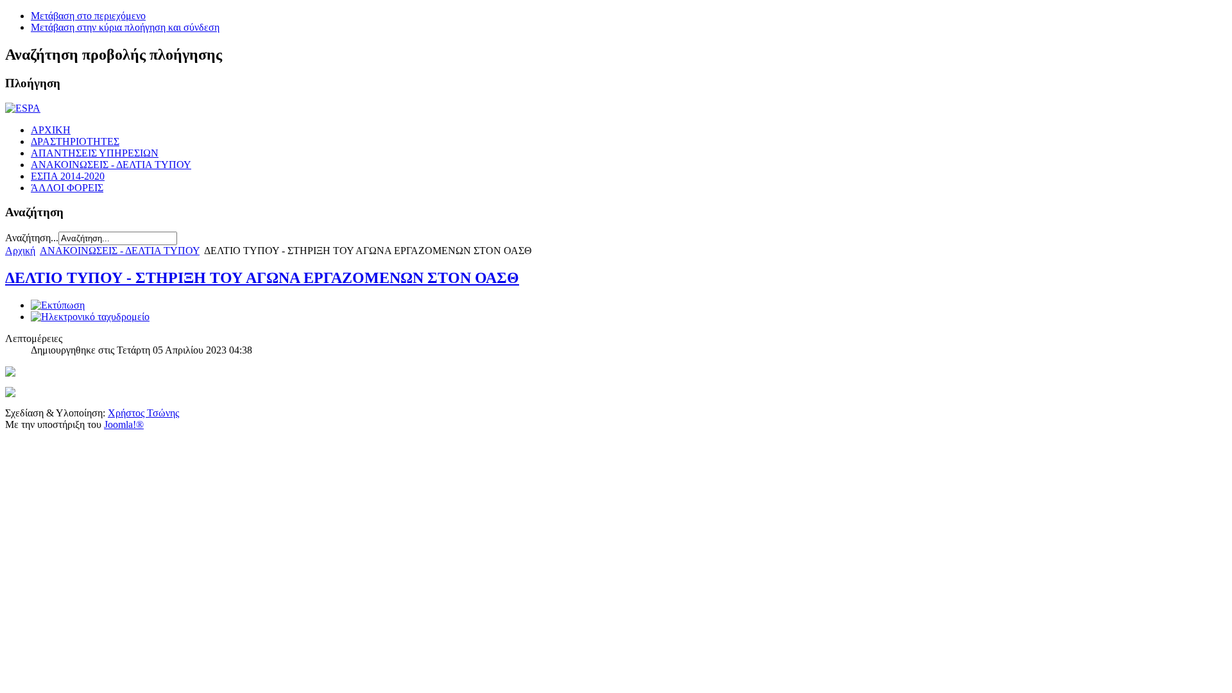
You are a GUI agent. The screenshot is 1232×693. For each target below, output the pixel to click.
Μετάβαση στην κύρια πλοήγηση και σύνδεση (125, 27)
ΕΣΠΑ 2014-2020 (68, 176)
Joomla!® (124, 424)
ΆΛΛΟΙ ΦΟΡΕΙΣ (67, 187)
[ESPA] (22, 108)
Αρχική (20, 250)
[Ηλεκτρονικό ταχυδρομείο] (90, 316)
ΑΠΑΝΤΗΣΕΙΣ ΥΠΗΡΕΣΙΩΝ (94, 153)
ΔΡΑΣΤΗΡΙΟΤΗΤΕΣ (75, 141)
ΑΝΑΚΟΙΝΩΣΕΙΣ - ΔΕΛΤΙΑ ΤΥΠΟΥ (111, 164)
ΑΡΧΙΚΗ (51, 129)
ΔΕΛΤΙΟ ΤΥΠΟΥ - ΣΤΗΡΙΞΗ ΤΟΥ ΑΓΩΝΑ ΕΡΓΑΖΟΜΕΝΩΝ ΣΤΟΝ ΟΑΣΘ (262, 278)
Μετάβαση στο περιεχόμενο (88, 15)
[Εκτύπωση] (58, 305)
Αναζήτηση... (31, 237)
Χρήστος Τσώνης (143, 412)
